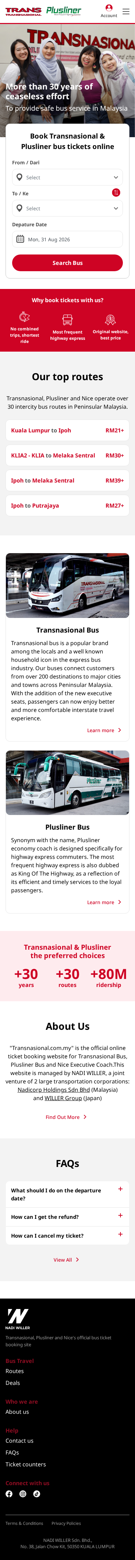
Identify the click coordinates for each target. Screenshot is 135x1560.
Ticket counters (26, 1464)
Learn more (101, 730)
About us (17, 1412)
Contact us (20, 1440)
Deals (13, 1383)
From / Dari (25, 162)
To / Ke (20, 193)
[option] (67, 80)
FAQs (12, 1452)
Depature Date (29, 224)
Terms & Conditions (24, 1523)
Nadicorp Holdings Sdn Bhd (54, 1089)
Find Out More (63, 1117)
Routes (15, 1371)
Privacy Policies (66, 1523)
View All (63, 1259)
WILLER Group (63, 1098)
